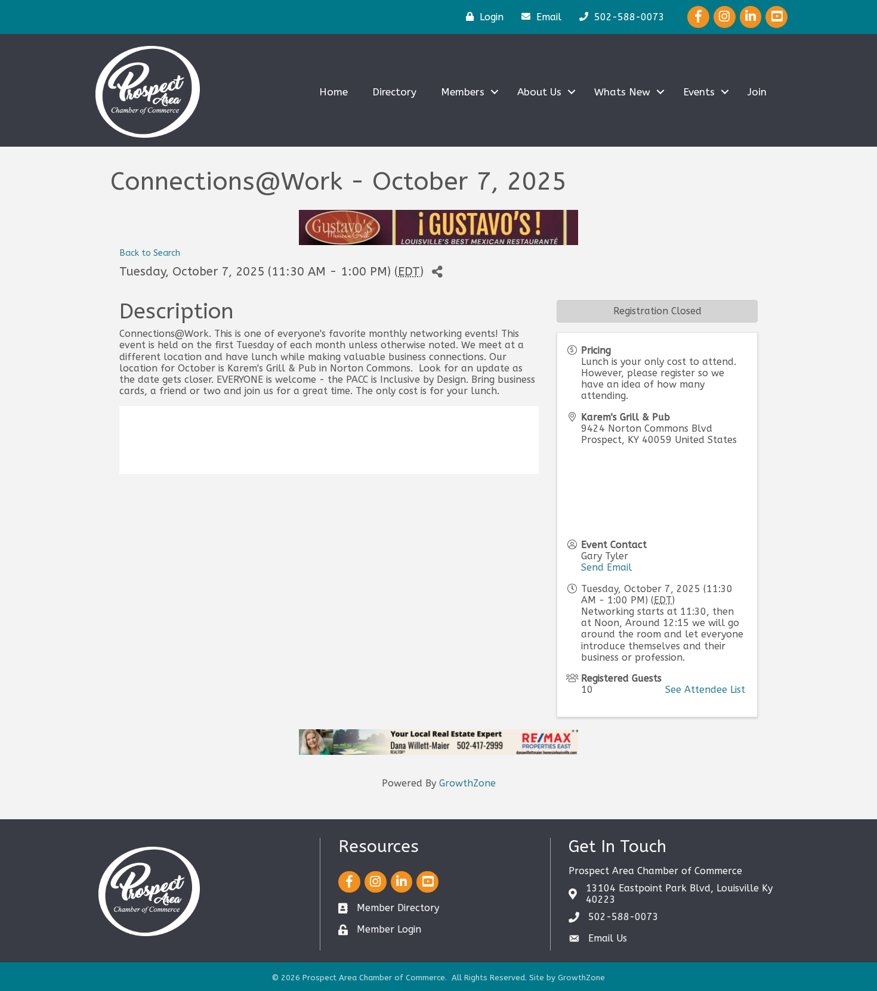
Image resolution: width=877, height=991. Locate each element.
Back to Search (149, 253)
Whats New (622, 92)
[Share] (437, 272)
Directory (394, 92)
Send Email (606, 567)
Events (699, 92)
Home (333, 92)
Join (757, 92)
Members (462, 92)
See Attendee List (705, 689)
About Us (539, 92)
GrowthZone (467, 783)
